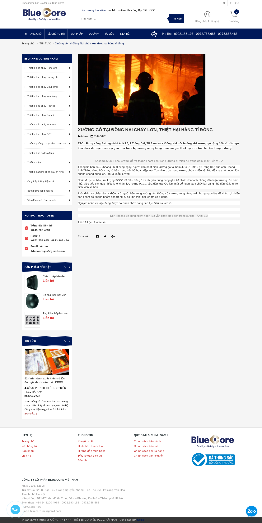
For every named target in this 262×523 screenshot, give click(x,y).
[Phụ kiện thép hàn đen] (32, 319)
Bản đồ (82, 460)
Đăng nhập (201, 21)
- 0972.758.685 (89, 502)
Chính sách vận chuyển (148, 455)
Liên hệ (125, 34)
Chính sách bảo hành (147, 441)
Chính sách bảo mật (146, 446)
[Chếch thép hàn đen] (32, 282)
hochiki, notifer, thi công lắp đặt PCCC (131, 10)
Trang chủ (34, 34)
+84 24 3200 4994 (47, 502)
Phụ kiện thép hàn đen (55, 313)
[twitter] (224, 3)
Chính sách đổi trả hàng (149, 450)
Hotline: (199, 33)
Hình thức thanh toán (91, 446)
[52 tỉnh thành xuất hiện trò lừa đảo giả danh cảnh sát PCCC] (47, 362)
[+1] (113, 236)
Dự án (93, 34)
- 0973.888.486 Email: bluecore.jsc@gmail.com (41, 508)
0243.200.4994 (40, 230)
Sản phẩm (77, 34)
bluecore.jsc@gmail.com (47, 251)
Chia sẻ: (83, 236)
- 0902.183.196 (69, 502)
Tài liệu (109, 34)
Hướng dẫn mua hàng (92, 450)
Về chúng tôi (56, 34)
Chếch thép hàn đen (54, 276)
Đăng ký (214, 21)
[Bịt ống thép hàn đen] (32, 301)
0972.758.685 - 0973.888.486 (49, 240)
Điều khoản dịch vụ (90, 455)
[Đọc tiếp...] (31, 413)
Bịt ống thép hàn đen (54, 294)
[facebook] (231, 3)
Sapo (140, 519)
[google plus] (237, 3)
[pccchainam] (44, 14)
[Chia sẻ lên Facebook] (97, 236)
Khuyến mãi (85, 441)
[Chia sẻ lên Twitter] (105, 236)
